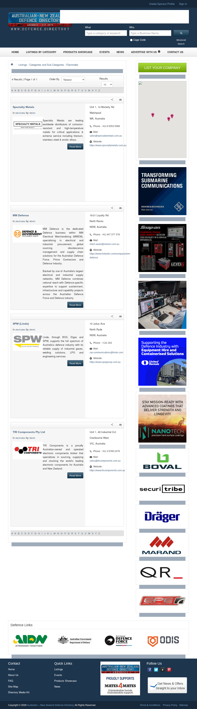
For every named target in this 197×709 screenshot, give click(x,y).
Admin (32, 112)
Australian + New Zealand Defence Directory (50, 705)
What (88, 27)
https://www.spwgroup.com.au (105, 362)
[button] (153, 115)
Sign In (183, 4)
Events (104, 52)
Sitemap (183, 705)
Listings (22, 64)
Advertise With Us (144, 52)
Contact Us (175, 52)
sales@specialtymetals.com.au (106, 135)
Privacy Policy (170, 705)
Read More (75, 146)
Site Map (13, 686)
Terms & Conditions (150, 705)
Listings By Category (41, 52)
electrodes (20, 112)
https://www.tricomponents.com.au (107, 470)
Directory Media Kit (18, 692)
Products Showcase (78, 52)
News (120, 52)
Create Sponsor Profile (161, 4)
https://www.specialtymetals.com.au (108, 145)
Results (103, 78)
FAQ (10, 680)
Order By (54, 79)
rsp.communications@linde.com (106, 352)
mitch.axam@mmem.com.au (104, 244)
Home (15, 52)
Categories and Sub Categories (46, 64)
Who (131, 27)
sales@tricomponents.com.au (105, 460)
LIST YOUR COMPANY (162, 67)
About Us (13, 675)
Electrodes (72, 64)
